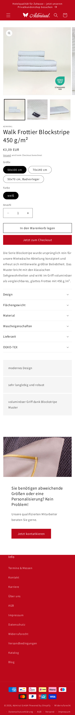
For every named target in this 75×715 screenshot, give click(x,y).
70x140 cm (40, 170)
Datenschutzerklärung (21, 711)
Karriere (13, 587)
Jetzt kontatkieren (31, 534)
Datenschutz (16, 624)
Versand (7, 155)
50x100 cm (15, 170)
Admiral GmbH (21, 705)
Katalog (13, 653)
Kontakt (13, 577)
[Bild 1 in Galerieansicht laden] (14, 109)
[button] (8, 15)
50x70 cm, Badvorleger (24, 179)
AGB (11, 605)
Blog (11, 662)
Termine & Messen (20, 568)
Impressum (16, 615)
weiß (11, 195)
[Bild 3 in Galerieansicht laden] (60, 109)
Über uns (14, 596)
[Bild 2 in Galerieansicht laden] (37, 109)
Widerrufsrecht (18, 634)
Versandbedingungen (22, 643)
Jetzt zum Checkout (37, 240)
